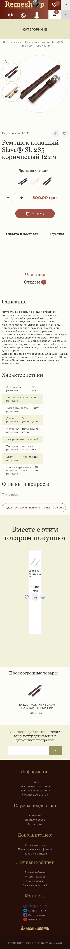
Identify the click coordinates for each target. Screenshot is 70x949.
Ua (65, 4)
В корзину (38, 213)
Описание (35, 274)
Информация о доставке (47, 42)
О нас (35, 782)
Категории (33, 29)
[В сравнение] (55, 133)
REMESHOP (34, 919)
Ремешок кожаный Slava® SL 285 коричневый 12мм (36, 706)
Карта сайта (35, 824)
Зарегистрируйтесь (24, 732)
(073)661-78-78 (37, 910)
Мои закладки (35, 881)
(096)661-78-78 (37, 906)
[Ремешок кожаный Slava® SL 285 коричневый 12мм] (39, 84)
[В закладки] (64, 133)
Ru (65, 14)
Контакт (35, 48)
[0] (54, 5)
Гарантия (57, 234)
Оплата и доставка (22, 234)
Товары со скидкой (35, 854)
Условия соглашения (35, 795)
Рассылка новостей (35, 885)
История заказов (35, 877)
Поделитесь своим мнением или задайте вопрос (34, 507)
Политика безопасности (35, 790)
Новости (15, 42)
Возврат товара (35, 820)
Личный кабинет (35, 872)
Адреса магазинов (10, 15)
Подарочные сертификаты (35, 849)
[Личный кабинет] (37, 19)
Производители (35, 845)
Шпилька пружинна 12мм (35, 574)
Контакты (35, 815)
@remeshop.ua (37, 915)
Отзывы (34, 282)
